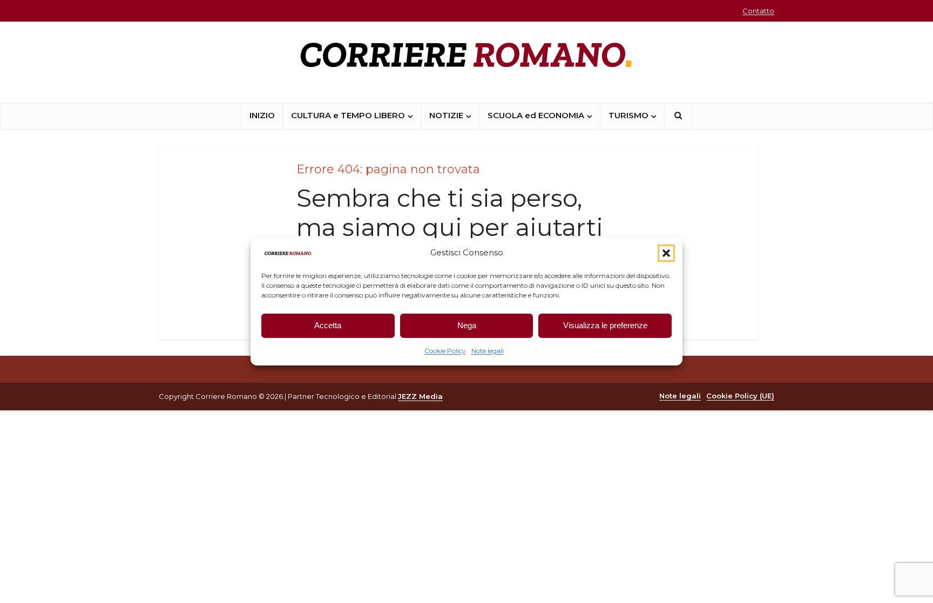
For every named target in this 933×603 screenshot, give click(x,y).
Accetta (327, 325)
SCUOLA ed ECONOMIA (536, 115)
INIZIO (262, 115)
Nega (466, 325)
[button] (666, 252)
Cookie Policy (445, 351)
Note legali (487, 351)
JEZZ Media (420, 396)
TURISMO (628, 115)
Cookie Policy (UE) (740, 395)
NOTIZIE (446, 115)
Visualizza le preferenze (605, 325)
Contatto (758, 10)
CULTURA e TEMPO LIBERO (348, 115)
